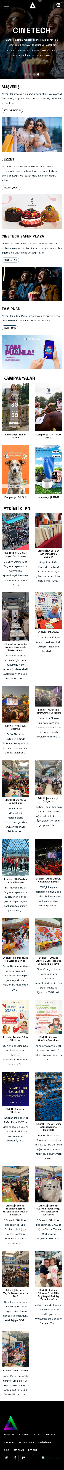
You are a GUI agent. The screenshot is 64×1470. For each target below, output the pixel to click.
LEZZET (36, 1434)
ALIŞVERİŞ (23, 1434)
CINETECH (50, 1434)
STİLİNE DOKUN (12, 110)
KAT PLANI (19, 1450)
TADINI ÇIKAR (11, 187)
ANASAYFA (9, 1434)
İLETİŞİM (32, 1450)
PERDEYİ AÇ (10, 260)
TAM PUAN (10, 327)
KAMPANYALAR (26, 1442)
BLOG (6, 1450)
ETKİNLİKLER (44, 1442)
